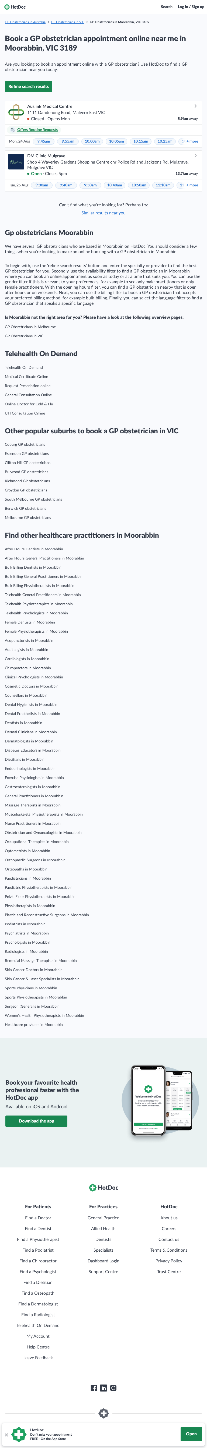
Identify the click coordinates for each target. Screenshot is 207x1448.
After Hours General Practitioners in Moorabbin (44, 558)
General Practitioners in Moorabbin (34, 796)
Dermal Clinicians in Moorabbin (31, 732)
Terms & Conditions (168, 1250)
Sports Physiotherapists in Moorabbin (36, 997)
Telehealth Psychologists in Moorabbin (36, 613)
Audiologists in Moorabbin (26, 650)
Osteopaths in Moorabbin (26, 869)
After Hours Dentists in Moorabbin (34, 549)
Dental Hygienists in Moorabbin (31, 705)
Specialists (103, 1250)
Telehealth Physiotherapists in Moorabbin (39, 604)
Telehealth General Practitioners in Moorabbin (43, 595)
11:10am (163, 185)
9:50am (90, 185)
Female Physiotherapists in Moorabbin (36, 631)
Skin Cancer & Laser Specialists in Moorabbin (42, 979)
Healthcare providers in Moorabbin (34, 1025)
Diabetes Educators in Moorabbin (33, 750)
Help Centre (38, 1347)
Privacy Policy (169, 1261)
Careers (169, 1229)
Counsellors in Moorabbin (26, 696)
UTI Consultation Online (25, 413)
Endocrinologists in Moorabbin (30, 769)
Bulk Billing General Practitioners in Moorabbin (43, 577)
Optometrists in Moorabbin (27, 851)
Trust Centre (169, 1272)
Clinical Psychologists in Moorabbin (34, 677)
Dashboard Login (103, 1261)
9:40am (66, 185)
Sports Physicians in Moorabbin (31, 988)
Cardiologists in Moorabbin (27, 659)
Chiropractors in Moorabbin (28, 668)
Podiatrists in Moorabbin (25, 924)
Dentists (103, 1239)
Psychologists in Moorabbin (27, 942)
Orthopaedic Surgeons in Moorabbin (35, 860)
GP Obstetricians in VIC (67, 22)
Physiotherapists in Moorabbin (30, 906)
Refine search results (28, 86)
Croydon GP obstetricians (26, 490)
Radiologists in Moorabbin (26, 952)
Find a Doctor (38, 1218)
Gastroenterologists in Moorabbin (32, 787)
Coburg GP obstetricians (25, 445)
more (192, 141)
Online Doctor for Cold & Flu (29, 404)
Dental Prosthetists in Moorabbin (32, 714)
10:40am (114, 185)
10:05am (116, 141)
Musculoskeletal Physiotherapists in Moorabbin (44, 814)
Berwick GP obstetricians (25, 509)
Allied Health (103, 1229)
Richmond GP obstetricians (27, 481)
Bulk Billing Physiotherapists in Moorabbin (39, 586)
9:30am (42, 185)
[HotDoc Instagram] (113, 1388)
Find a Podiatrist (38, 1250)
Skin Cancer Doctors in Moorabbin (34, 970)
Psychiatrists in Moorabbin (27, 933)
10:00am (92, 141)
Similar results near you (103, 213)
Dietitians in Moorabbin (24, 760)
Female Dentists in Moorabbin (30, 622)
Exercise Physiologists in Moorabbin (34, 778)
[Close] (6, 1434)
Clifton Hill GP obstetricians (27, 463)
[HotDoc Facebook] (94, 1388)
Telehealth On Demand (24, 368)
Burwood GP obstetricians (26, 472)
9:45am (43, 141)
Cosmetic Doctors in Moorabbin (31, 686)
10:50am (139, 185)
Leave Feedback (38, 1358)
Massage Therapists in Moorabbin (33, 805)
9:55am (68, 141)
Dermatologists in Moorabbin (29, 741)
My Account (38, 1336)
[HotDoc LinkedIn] (103, 1388)
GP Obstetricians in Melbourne (30, 327)
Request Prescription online (27, 386)
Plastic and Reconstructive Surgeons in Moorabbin (47, 915)
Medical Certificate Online (26, 377)
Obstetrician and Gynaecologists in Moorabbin (43, 833)
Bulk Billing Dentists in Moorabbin (33, 567)
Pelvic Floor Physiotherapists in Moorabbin (40, 897)
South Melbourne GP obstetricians (33, 499)
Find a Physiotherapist (38, 1239)
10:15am (140, 141)
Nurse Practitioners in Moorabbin (33, 824)
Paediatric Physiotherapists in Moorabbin (39, 888)
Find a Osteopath (38, 1293)
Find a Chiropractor (38, 1261)
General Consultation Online (28, 395)
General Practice (103, 1218)
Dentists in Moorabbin (23, 723)
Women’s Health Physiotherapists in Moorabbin (44, 1016)
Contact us (168, 1239)
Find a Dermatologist (38, 1304)
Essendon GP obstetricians (27, 454)
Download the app (36, 1121)
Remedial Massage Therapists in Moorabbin (41, 961)
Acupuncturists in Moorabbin (29, 641)
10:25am (165, 141)
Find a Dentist (38, 1229)
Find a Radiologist (38, 1315)
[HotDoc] (15, 7)
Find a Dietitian (38, 1282)
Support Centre (103, 1272)
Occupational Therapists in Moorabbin (37, 842)
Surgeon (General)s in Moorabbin (32, 1006)
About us (169, 1218)
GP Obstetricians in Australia (25, 22)
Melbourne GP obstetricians (28, 518)
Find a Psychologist (38, 1272)
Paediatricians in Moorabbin (28, 878)
